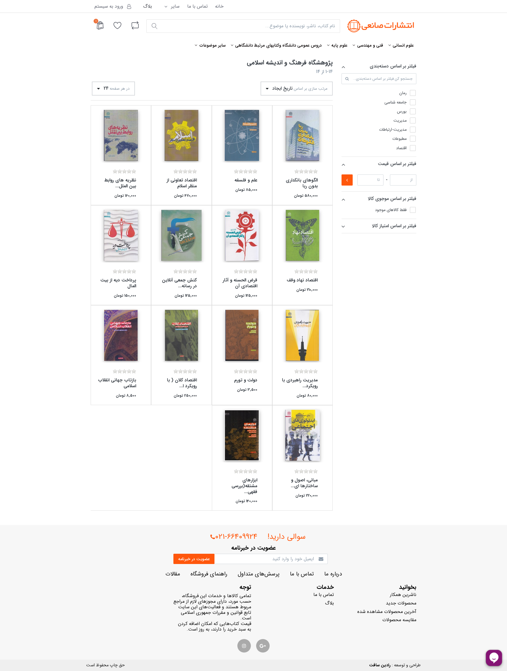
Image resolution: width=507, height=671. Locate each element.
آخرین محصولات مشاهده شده (386, 611)
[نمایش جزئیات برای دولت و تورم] (242, 335)
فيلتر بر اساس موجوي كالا (392, 198)
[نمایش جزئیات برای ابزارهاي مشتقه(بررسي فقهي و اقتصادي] (242, 435)
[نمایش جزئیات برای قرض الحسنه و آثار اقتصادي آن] (242, 235)
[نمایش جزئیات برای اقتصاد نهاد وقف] (302, 235)
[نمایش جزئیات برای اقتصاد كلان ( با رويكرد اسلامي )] (181, 335)
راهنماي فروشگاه (208, 574)
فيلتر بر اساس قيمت (397, 163)
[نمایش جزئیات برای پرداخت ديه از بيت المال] (120, 235)
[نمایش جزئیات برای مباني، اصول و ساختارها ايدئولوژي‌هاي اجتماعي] (302, 435)
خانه (219, 6)
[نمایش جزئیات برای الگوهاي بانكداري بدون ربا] (302, 135)
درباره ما (333, 574)
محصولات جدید (401, 603)
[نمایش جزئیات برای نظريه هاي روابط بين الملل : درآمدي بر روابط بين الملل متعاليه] (120, 135)
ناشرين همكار (403, 594)
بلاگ (147, 6)
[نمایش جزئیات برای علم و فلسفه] (242, 135)
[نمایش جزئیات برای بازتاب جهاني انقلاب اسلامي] (120, 335)
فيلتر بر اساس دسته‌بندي (393, 66)
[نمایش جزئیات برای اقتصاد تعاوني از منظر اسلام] (181, 135)
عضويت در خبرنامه (194, 559)
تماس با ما (197, 6)
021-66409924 (236, 537)
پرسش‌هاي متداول (259, 574)
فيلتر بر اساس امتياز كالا (394, 226)
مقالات (172, 574)
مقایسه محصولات (399, 620)
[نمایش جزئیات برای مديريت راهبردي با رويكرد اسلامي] (302, 335)
